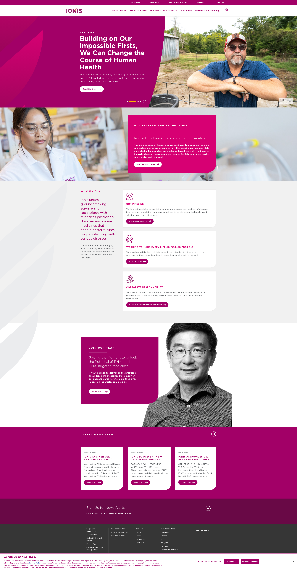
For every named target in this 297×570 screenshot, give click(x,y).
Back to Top (201, 531)
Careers (200, 2)
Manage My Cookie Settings (209, 561)
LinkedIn (164, 536)
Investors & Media (118, 536)
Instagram (164, 543)
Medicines (186, 11)
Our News (140, 543)
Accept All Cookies (250, 561)
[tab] (127, 101)
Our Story (140, 532)
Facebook (165, 546)
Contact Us (219, 2)
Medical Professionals (178, 2)
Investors (135, 2)
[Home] (74, 12)
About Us (117, 11)
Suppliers (114, 539)
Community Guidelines (169, 550)
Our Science (140, 536)
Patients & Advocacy (207, 11)
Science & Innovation (162, 11)
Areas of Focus (138, 11)
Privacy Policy (91, 544)
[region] (148, 561)
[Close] (293, 561)
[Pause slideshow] (144, 102)
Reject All (231, 561)
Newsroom (154, 2)
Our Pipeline (140, 539)
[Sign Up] (208, 508)
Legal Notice (91, 535)
